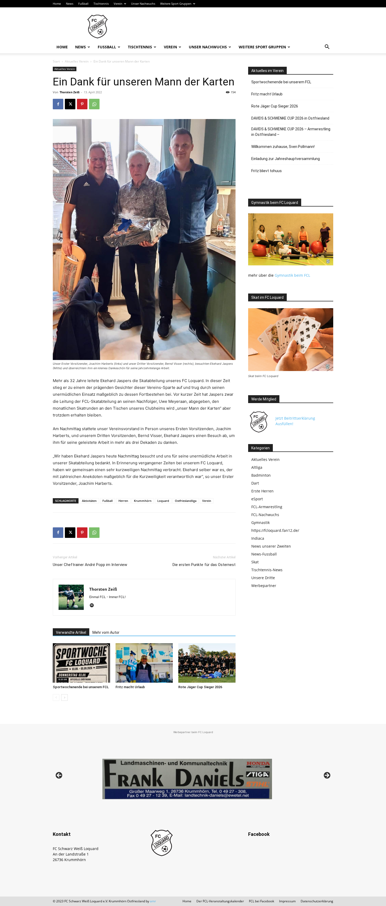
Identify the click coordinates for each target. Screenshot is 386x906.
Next (327, 776)
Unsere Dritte (263, 577)
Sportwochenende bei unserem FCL (81, 687)
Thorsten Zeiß (70, 92)
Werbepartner (263, 585)
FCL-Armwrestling (266, 506)
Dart (255, 483)
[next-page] (64, 697)
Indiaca (257, 538)
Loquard (163, 501)
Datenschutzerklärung (317, 901)
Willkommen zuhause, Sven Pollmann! (283, 147)
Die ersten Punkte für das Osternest (204, 564)
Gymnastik (260, 522)
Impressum (287, 901)
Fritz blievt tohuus (266, 171)
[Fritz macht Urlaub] (144, 663)
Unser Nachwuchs (143, 4)
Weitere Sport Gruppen (175, 4)
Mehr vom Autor (105, 632)
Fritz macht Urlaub (130, 687)
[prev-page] (56, 697)
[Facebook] (58, 104)
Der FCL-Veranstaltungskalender (220, 901)
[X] (70, 104)
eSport (257, 498)
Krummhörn (143, 501)
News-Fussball (264, 554)
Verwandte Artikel (71, 632)
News (69, 4)
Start (56, 61)
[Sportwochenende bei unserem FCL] (81, 663)
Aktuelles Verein (76, 61)
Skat (255, 561)
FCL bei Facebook (261, 901)
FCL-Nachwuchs (265, 514)
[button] (327, 47)
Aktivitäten (89, 501)
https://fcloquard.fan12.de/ (275, 530)
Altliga (256, 467)
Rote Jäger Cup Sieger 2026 (200, 687)
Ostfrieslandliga (185, 501)
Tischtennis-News (267, 569)
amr (153, 901)
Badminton (261, 475)
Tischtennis (101, 4)
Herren (123, 501)
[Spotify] (93, 606)
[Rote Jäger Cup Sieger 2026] (207, 663)
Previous (59, 776)
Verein (118, 4)
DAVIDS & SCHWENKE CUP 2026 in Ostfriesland (290, 118)
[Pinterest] (82, 104)
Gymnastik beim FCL (292, 275)
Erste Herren (262, 490)
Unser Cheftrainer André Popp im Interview (90, 564)
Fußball (83, 4)
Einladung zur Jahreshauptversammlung (285, 159)
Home (57, 4)
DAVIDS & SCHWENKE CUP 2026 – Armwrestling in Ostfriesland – (290, 132)
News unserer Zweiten (271, 546)
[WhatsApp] (94, 104)
